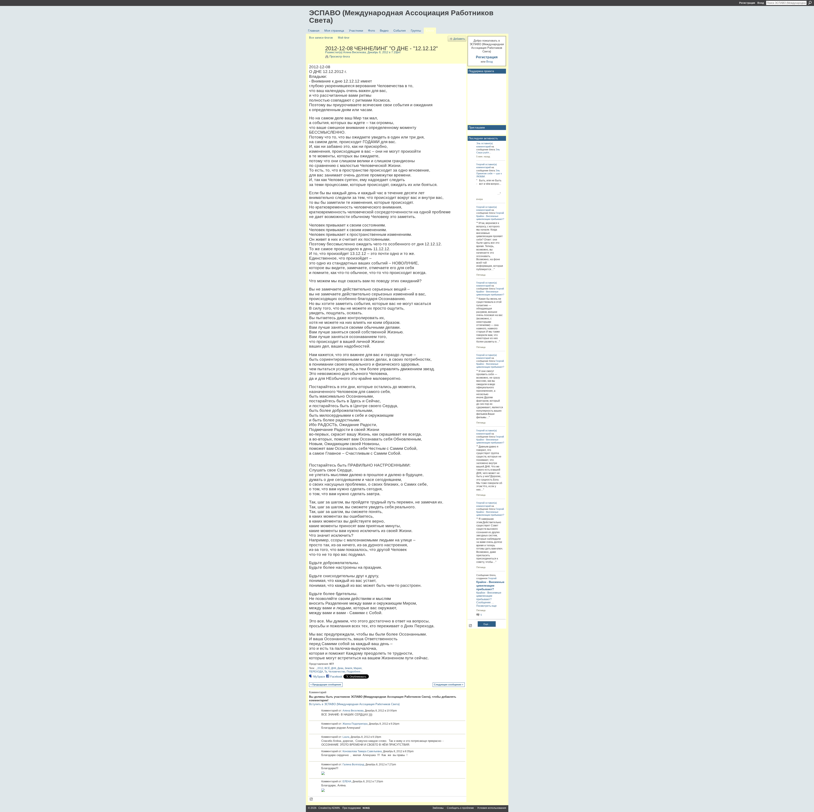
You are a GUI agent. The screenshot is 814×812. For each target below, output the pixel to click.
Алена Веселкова (354, 52)
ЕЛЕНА (347, 781)
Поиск (810, 3)
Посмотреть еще (486, 605)
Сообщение (483, 602)
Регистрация (747, 2)
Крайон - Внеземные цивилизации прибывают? (490, 585)
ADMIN (336, 807)
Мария (358, 668)
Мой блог (344, 37)
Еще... (487, 624)
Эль (478, 143)
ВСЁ (327, 668)
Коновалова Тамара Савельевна (362, 751)
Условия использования (491, 807)
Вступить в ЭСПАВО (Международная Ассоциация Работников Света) (354, 704)
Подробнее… (355, 671)
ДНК (333, 668)
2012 (320, 668)
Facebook (336, 676)
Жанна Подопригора (355, 723)
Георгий (480, 164)
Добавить (459, 38)
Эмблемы (438, 807)
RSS (311, 799)
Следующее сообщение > (448, 684)
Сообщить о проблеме (460, 807)
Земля (348, 668)
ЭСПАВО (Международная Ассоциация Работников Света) (401, 16)
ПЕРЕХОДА (316, 671)
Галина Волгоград (353, 764)
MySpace (319, 676)
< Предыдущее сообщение (325, 684)
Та (325, 671)
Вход (760, 2)
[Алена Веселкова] (316, 57)
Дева (340, 668)
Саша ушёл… (483, 152)
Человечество (336, 671)
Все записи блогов (321, 37)
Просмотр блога (339, 56)
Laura (346, 736)
